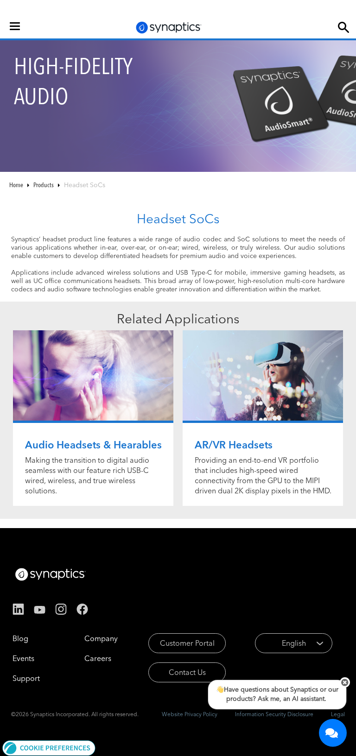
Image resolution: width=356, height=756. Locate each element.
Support (26, 678)
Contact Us (187, 672)
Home (16, 185)
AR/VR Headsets (234, 444)
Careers (97, 658)
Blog (20, 638)
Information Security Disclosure (274, 714)
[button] (49, 747)
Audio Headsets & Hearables (93, 444)
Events (23, 658)
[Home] (169, 27)
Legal (338, 714)
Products (43, 185)
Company (101, 638)
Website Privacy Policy (189, 714)
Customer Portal (187, 643)
